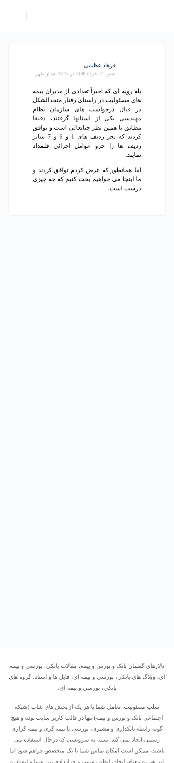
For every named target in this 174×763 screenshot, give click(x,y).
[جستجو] (37, 15)
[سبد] (15, 15)
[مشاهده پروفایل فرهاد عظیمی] (131, 65)
